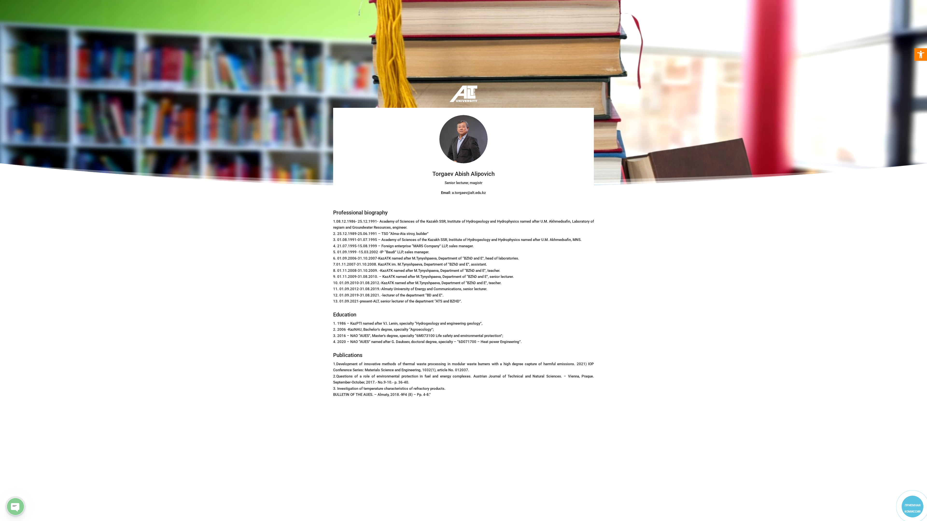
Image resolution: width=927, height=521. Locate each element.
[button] (920, 54)
